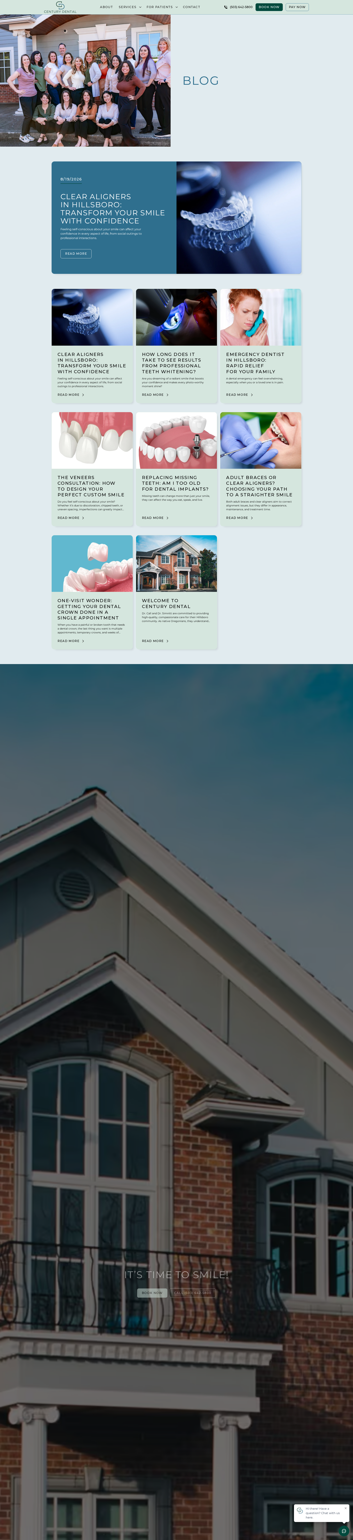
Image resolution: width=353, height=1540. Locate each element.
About (106, 7)
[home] (60, 7)
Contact (191, 7)
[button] (130, 7)
